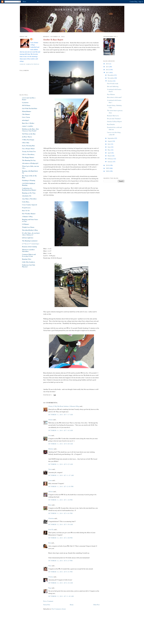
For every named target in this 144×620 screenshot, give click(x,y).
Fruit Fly (51, 529)
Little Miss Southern (28, 262)
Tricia (50, 469)
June (109, 147)
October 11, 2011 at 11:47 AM (61, 475)
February (110, 159)
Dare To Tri (26, 210)
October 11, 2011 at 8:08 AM (60, 444)
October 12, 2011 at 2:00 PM (60, 538)
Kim (49, 543)
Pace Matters (111, 94)
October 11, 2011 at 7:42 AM (60, 430)
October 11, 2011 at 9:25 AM (60, 464)
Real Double (111, 124)
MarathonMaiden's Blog (30, 230)
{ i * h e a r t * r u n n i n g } (30, 244)
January (110, 162)
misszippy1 (25, 120)
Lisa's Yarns (26, 117)
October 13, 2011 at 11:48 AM (61, 596)
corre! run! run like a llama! (28, 99)
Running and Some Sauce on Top (30, 220)
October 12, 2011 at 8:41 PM (60, 572)
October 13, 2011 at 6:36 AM (60, 583)
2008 (107, 171)
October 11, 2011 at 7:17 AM (60, 415)
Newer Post (46, 605)
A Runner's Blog (27, 216)
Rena (50, 505)
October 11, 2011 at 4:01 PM (60, 513)
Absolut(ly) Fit (26, 196)
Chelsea (50, 577)
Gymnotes (25, 102)
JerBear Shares (27, 137)
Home (71, 605)
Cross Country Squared (29, 205)
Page (49, 588)
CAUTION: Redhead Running (28, 184)
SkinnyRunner (26, 111)
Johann (50, 420)
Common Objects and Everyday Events (29, 255)
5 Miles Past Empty (28, 140)
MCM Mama (26, 105)
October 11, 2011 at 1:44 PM (60, 500)
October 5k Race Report (53, 39)
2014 (107, 64)
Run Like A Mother (28, 123)
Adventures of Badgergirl (30, 163)
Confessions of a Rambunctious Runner (29, 189)
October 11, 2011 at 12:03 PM (60, 486)
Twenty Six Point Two (29, 151)
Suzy (49, 566)
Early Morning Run (28, 145)
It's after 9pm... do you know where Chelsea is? (31, 234)
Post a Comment (48, 601)
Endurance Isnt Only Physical (28, 266)
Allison (50, 491)
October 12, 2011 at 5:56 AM (60, 524)
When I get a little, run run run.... (30, 167)
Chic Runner (26, 114)
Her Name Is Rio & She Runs (29, 177)
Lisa (49, 435)
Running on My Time (29, 193)
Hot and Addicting (112, 86)
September (111, 138)
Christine (51, 518)
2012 (107, 70)
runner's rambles (27, 126)
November (111, 78)
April (109, 153)
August (110, 141)
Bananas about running (29, 246)
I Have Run (25, 142)
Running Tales (26, 259)
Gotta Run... (26, 202)
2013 (107, 67)
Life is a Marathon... (28, 154)
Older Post (96, 605)
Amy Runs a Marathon (29, 199)
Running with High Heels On (30, 172)
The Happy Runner (28, 157)
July (109, 144)
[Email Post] (54, 395)
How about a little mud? (114, 97)
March (110, 156)
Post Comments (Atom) (59, 609)
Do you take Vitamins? (114, 119)
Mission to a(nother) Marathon (28, 250)
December (111, 75)
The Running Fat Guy (29, 160)
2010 (107, 165)
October (110, 81)
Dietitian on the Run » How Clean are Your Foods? (30, 130)
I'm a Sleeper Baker (28, 148)
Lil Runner (25, 224)
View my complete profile (29, 64)
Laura (50, 480)
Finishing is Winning (28, 180)
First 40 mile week (112, 83)
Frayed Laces (26, 207)
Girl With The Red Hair (29, 108)
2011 (107, 72)
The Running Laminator (30, 241)
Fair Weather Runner (29, 213)
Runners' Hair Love (113, 116)
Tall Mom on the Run (28, 134)
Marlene (50, 449)
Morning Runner (72, 9)
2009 (107, 168)
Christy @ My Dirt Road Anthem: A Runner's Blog (63, 406)
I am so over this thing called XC (114, 133)
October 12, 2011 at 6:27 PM (60, 561)
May (109, 150)
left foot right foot (27, 238)
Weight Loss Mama (28, 227)
